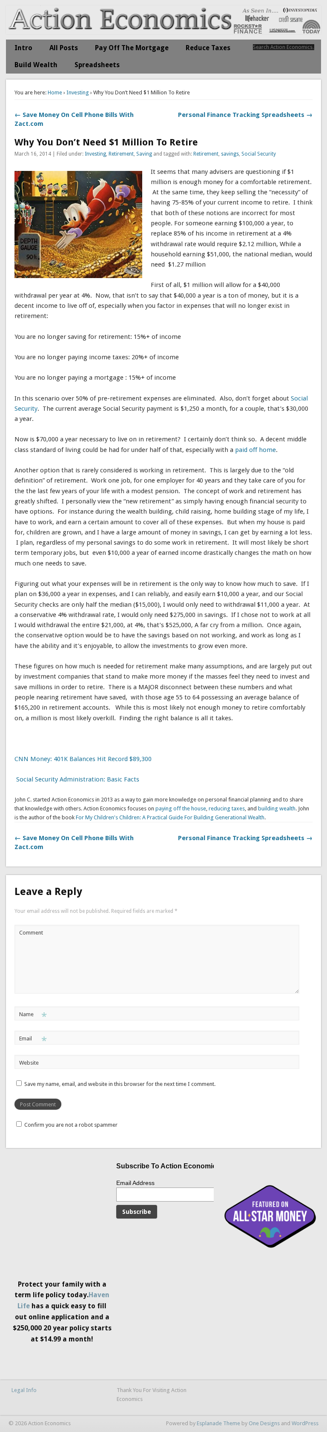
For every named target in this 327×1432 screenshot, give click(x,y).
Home (55, 92)
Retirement (121, 154)
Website (29, 1063)
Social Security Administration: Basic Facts (76, 779)
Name (33, 1016)
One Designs (264, 1423)
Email (33, 1040)
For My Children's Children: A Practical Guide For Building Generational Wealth (170, 817)
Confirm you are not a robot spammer (70, 1125)
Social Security (258, 154)
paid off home (254, 450)
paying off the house (180, 808)
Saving (144, 154)
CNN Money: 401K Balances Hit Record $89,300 (83, 759)
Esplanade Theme (218, 1423)
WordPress (305, 1423)
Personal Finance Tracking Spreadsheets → (245, 115)
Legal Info (24, 1390)
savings (230, 154)
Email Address (135, 1182)
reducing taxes (227, 808)
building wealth (276, 808)
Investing (77, 92)
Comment (31, 932)
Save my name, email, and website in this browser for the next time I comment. (119, 1084)
